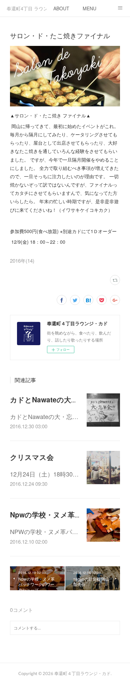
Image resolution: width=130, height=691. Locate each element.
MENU (89, 8)
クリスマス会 (32, 457)
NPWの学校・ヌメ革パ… (44, 531)
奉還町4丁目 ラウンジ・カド (27, 8)
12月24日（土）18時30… (44, 474)
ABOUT (61, 8)
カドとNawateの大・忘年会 (54, 399)
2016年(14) (22, 260)
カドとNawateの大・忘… (44, 416)
